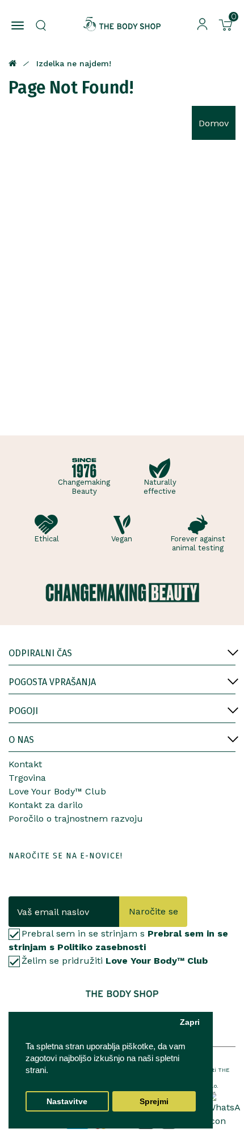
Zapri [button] (190, 1022)
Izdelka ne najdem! (73, 63)
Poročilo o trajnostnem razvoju (76, 818)
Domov (214, 123)
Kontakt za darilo (46, 805)
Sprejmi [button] (154, 1101)
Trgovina (27, 777)
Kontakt (25, 764)
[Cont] (202, 23)
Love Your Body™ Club (57, 791)
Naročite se (153, 911)
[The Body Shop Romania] (122, 24)
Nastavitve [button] (67, 1101)
